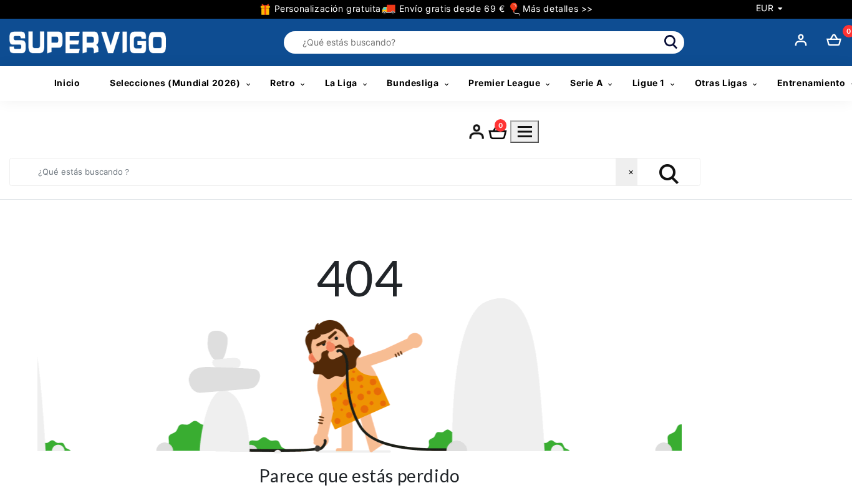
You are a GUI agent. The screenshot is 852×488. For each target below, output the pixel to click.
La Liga (341, 82)
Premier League (504, 82)
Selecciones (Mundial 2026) (175, 82)
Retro (282, 82)
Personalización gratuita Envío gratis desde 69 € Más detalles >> (432, 8)
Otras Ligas (721, 82)
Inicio (67, 82)
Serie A (586, 82)
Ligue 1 (648, 82)
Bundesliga (412, 82)
